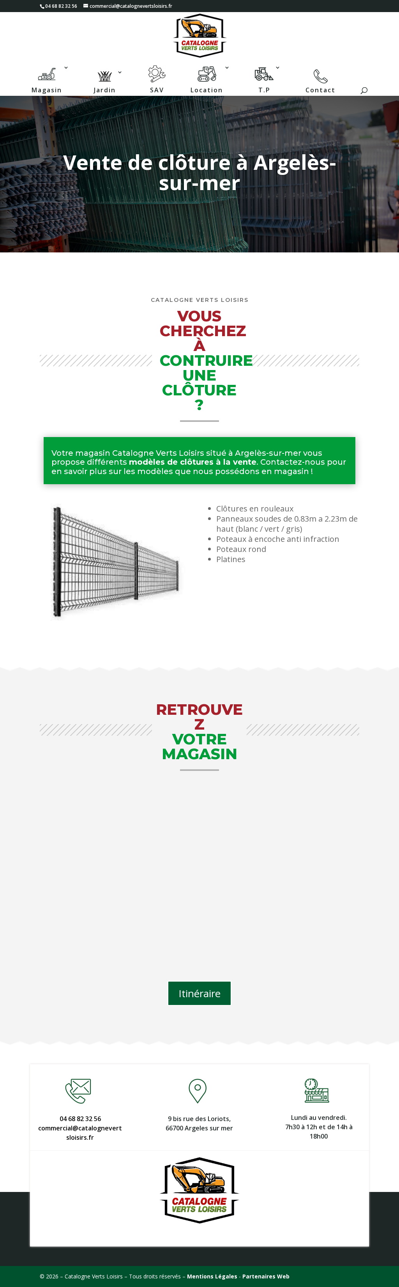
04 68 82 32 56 (80, 1118)
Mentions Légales (212, 1276)
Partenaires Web (266, 1276)
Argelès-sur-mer (268, 453)
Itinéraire (199, 993)
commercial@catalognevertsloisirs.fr (80, 1133)
